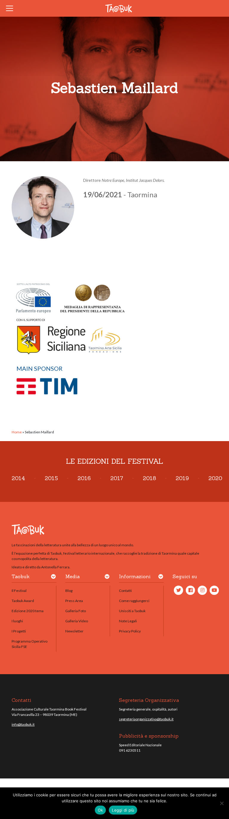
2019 (182, 478)
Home (17, 432)
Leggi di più (123, 810)
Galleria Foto (75, 611)
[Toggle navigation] (11, 8)
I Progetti (19, 631)
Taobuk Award (23, 600)
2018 (149, 478)
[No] (222, 803)
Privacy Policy (130, 631)
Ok (100, 810)
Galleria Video (76, 621)
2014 (18, 478)
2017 (116, 478)
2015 (51, 478)
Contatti (125, 590)
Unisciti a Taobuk (132, 611)
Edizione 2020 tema (28, 611)
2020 (215, 478)
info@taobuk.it (23, 724)
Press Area (74, 600)
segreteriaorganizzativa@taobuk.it (146, 719)
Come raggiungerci (134, 600)
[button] (53, 577)
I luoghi (17, 621)
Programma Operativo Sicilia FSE (29, 644)
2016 (84, 478)
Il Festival (19, 590)
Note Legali (128, 621)
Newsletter (74, 631)
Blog (68, 590)
